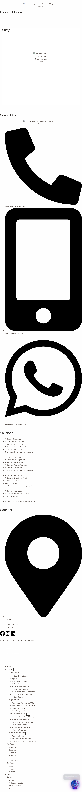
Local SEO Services (19, 708)
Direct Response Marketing (21, 711)
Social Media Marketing (17, 713)
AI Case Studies (17, 697)
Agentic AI (15, 679)
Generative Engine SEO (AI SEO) (24, 741)
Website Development (17, 733)
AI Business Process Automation (16, 447)
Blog (8, 774)
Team (11, 758)
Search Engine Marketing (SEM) (23, 705)
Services (10, 669)
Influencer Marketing (19, 730)
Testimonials (13, 760)
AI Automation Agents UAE (14, 444)
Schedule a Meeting (16, 783)
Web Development (18, 736)
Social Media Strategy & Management (25, 717)
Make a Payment (15, 786)
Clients (11, 769)
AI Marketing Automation (20, 689)
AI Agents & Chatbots (19, 681)
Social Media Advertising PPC (22, 725)
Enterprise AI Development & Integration (19, 452)
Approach (12, 752)
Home (9, 666)
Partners (12, 772)
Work (11, 766)
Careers (12, 788)
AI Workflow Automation (13, 449)
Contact (12, 780)
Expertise (12, 750)
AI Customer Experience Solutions (17, 478)
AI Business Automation (13, 475)
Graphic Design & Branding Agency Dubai (20, 486)
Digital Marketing (15, 700)
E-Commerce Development (21, 739)
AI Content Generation (13, 439)
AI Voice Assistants (18, 684)
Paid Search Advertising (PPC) (23, 703)
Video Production (11, 483)
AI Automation (14, 673)
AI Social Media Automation (21, 686)
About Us (12, 747)
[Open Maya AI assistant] (75, 784)
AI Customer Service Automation (23, 692)
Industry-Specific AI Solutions (22, 694)
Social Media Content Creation (23, 722)
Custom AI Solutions (12, 481)
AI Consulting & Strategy (20, 676)
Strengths (12, 755)
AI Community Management (15, 441)
